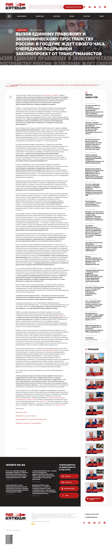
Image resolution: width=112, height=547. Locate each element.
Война (72, 16)
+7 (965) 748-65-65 (91, 517)
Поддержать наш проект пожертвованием (28, 423)
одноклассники (69, 488)
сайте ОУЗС (42, 401)
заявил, (61, 315)
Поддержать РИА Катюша (73, 7)
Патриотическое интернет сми (16, 10)
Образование (21, 16)
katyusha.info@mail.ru (92, 514)
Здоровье (56, 16)
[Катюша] (16, 6)
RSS (34, 524)
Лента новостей (91, 96)
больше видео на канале (94, 499)
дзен (66, 495)
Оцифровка (40, 16)
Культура (87, 16)
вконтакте (68, 482)
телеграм (67, 476)
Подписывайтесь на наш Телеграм (26, 416)
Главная (8, 84)
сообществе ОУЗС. (60, 405)
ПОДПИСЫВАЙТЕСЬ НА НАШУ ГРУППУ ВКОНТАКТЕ (31, 419)
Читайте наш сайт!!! (21, 412)
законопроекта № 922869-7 (50, 95)
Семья (102, 16)
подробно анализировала (50, 350)
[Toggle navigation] (9, 16)
